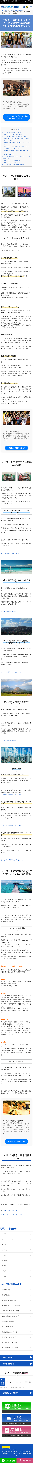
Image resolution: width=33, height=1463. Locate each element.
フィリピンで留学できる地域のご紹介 (14, 136)
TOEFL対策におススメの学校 (11, 1316)
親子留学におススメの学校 (10, 1347)
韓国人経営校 (6, 1295)
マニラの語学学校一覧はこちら (10, 740)
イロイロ (5, 1260)
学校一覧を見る (8, 1357)
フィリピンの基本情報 (12, 160)
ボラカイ (5, 1234)
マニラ (4, 1255)
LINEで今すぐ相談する (10, 1210)
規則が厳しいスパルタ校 (9, 1332)
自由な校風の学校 (7, 1326)
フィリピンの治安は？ (12, 162)
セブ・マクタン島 (7, 1239)
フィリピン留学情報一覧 (16, 10)
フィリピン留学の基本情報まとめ (13, 164)
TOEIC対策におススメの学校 (11, 1305)
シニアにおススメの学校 (9, 1342)
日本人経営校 (6, 1290)
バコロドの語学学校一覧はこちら (11, 825)
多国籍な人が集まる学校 (9, 1300)
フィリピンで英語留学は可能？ (12, 132)
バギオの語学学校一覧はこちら (10, 611)
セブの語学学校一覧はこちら (10, 553)
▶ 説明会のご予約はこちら (16, 1141)
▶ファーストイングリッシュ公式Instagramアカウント (16, 117)
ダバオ (4, 1265)
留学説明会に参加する (11, 1393)
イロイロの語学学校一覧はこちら (11, 794)
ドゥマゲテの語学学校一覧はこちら (12, 860)
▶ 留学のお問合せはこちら (16, 448)
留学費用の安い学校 (8, 1321)
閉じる (19, 129)
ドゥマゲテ (5, 1276)
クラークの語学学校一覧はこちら (11, 672)
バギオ (4, 1244)
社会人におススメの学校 (9, 1337)
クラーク (5, 1250)
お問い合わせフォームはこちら (12, 1214)
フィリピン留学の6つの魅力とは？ (16, 134)
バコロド (5, 1271)
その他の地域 (9, 154)
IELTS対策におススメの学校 (11, 1311)
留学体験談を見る (9, 1364)
